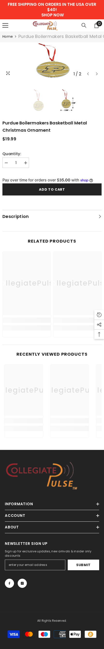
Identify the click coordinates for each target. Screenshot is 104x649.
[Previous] (88, 74)
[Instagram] (22, 583)
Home (7, 36)
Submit (83, 564)
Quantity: (11, 154)
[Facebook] (9, 583)
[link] (27, 320)
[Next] (97, 74)
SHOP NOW (52, 15)
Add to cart (52, 189)
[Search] (84, 25)
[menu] (5, 25)
